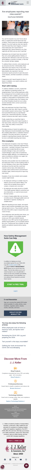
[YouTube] (21, 459)
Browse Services (15, 388)
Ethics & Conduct (15, 413)
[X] (15, 459)
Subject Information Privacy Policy (15, 410)
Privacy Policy (15, 407)
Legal (15, 412)
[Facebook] (5, 459)
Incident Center (12, 264)
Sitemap (15, 416)
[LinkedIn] (10, 459)
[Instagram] (26, 459)
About (15, 406)
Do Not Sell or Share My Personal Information (15, 409)
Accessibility (15, 415)
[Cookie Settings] (2, 467)
